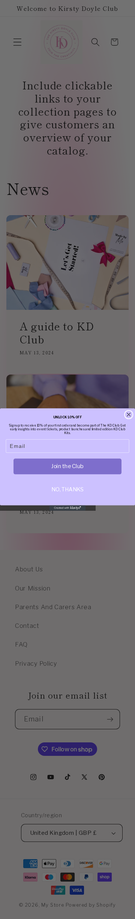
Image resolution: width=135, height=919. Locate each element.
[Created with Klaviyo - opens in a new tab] (68, 507)
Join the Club (67, 466)
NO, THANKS (67, 489)
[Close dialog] (128, 414)
